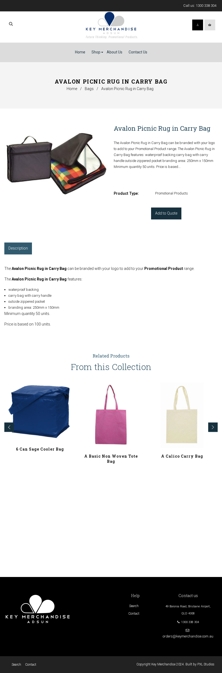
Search (134, 606)
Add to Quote (166, 213)
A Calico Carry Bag (182, 456)
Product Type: (126, 193)
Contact (133, 613)
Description (18, 248)
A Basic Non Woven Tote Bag (111, 459)
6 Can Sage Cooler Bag (40, 449)
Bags (89, 89)
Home (72, 89)
